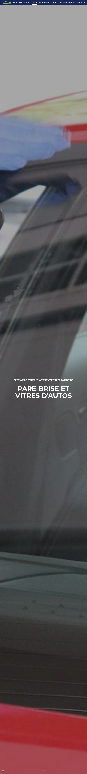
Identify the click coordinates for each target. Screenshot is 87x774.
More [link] (78, 2)
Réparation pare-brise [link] (67, 2)
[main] (43, 380)
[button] (85, 2)
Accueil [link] (34, 2)
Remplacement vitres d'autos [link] (48, 2)
